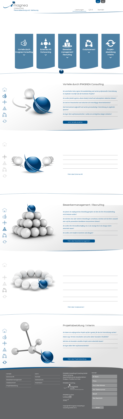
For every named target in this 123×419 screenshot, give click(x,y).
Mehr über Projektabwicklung (77, 359)
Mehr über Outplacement (76, 307)
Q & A (91, 10)
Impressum (38, 382)
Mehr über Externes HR (75, 174)
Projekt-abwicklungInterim (111, 52)
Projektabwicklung (12, 385)
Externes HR (10, 376)
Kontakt (101, 10)
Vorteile (9, 374)
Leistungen (79, 10)
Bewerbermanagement (14, 379)
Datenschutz (39, 379)
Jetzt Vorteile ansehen (75, 122)
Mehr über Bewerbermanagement (79, 241)
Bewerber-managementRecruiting (67, 52)
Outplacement (89, 49)
